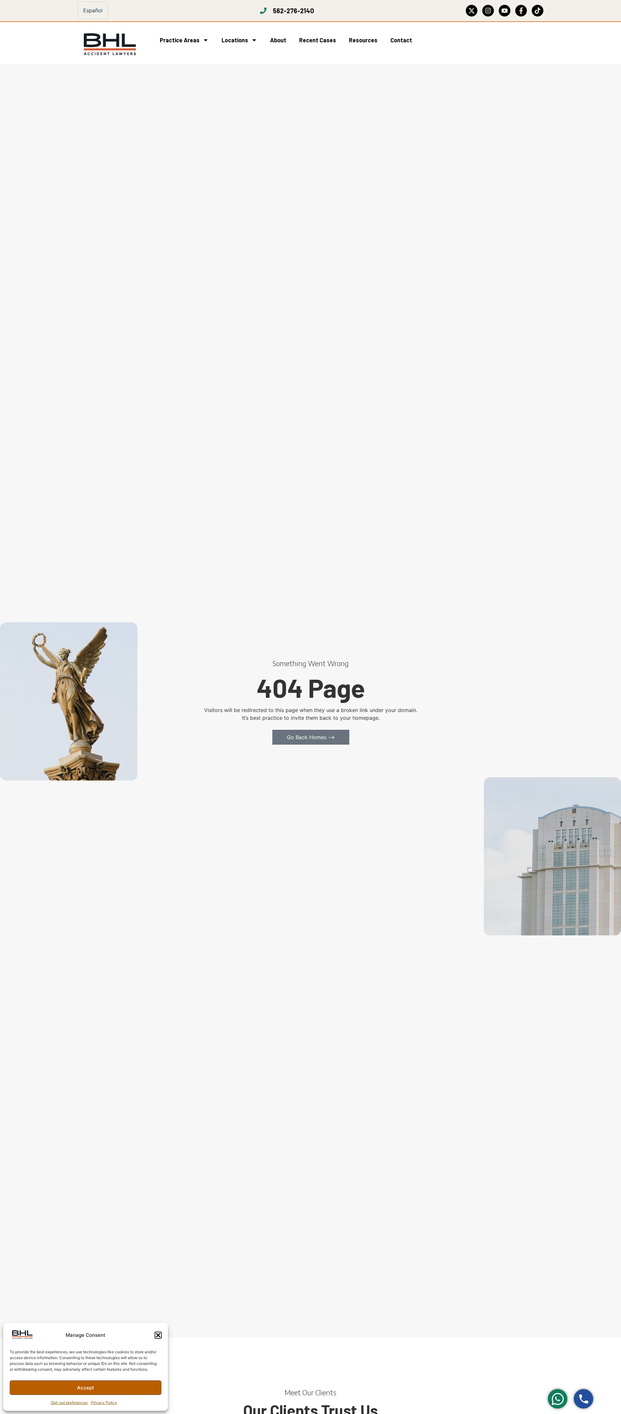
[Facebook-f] (521, 10)
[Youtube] (504, 10)
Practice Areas (180, 40)
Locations (235, 40)
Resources (363, 40)
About (278, 40)
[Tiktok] (537, 10)
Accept (85, 1388)
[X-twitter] (471, 10)
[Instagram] (488, 10)
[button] (158, 1335)
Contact (401, 40)
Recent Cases (317, 40)
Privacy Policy (104, 1402)
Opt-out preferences (69, 1402)
